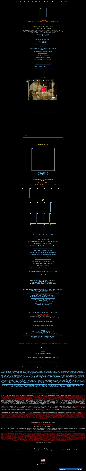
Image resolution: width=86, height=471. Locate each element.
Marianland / (55, 377)
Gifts (63, 376)
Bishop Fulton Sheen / (33, 374)
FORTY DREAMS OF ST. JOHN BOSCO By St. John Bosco (43, 290)
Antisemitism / (74, 371)
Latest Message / (48, 377)
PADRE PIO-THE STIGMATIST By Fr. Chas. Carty (43, 35)
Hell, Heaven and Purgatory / (7, 377)
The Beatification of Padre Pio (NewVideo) (43, 243)
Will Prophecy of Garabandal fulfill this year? (43, 325)
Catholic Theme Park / (58, 374)
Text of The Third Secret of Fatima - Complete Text (43, 331)
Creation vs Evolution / (19, 375)
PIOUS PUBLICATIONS (43, 62)
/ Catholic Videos (30, 371)
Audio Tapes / (73, 372)
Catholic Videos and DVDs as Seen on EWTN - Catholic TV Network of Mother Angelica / (48, 386)
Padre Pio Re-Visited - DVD (43, 239)
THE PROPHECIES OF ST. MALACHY (43, 294)
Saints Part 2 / (41, 382)
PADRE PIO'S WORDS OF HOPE (43, 57)
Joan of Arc (31, 377)
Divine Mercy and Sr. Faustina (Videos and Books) (43, 299)
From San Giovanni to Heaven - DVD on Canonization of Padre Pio (43, 241)
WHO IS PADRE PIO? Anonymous (43, 42)
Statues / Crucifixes (12, 371)
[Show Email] (78, 469)
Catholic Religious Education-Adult (37, 381)
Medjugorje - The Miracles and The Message (43, 263)
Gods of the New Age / (69, 376)
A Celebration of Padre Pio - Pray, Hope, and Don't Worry (43, 254)
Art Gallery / (67, 372)
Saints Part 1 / (35, 382)
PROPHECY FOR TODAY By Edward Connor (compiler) (43, 295)
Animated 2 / (4, 372)
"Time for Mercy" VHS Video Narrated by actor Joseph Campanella (43, 267)
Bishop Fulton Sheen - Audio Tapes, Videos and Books (43, 336)
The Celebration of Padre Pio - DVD (43, 237)
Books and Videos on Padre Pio (43, 332)
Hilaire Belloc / (10, 374)
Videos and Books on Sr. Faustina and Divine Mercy (43, 68)
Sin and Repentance (19, 386)
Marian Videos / (66, 377)
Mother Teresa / (48, 379)
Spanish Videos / (30, 384)
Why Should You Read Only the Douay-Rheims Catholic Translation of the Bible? (43, 339)
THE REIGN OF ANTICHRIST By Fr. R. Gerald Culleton (43, 298)
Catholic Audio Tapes (46, 371)
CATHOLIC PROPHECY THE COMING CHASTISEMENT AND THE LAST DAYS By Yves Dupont (43, 289)
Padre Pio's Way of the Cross (43, 265)
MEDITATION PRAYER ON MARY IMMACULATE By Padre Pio (43, 45)
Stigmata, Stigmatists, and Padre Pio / (55, 384)
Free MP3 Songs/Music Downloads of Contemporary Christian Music (43, 357)
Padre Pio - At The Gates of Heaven (43, 259)
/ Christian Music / (56, 371)
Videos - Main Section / (27, 385)
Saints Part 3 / (47, 382)
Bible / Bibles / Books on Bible (20, 374)
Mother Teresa (71, 386)
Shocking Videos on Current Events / (17, 384)
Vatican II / (19, 385)
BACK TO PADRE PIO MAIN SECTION (43, 64)
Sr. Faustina (43, 384)
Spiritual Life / (37, 384)
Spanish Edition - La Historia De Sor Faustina (43, 248)
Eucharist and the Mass (22, 376)
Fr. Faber (26, 386)
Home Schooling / (18, 377)
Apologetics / (61, 372)
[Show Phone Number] (80, 469)
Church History (9, 375)
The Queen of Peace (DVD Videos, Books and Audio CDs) (43, 301)
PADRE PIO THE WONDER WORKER (43, 59)
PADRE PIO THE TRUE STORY (43, 55)
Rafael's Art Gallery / (16, 381)
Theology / (66, 384)
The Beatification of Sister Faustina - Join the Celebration (43, 252)
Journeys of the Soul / (39, 377)
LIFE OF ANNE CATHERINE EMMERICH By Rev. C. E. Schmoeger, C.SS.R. (43, 293)
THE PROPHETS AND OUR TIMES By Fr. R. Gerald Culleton (43, 296)
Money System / (41, 379)
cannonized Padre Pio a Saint (40, 280)
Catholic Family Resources (50, 375)
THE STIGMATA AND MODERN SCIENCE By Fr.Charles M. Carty (43, 52)
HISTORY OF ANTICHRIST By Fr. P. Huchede (43, 291)
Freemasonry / (52, 376)
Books (39, 374)
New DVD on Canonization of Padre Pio (43, 308)
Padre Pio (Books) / (32, 380)
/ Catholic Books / (38, 371)
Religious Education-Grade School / (54, 381)
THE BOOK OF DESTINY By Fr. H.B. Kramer (43, 288)
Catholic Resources (21, 371)
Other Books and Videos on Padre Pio (43, 66)
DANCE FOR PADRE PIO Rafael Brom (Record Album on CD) (43, 173)
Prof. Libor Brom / (25, 381)
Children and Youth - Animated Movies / (72, 374)
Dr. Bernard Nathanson (79, 375)
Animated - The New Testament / (14, 372)
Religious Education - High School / (70, 381)
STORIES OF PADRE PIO (43, 38)
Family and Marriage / (34, 376)
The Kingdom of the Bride (43, 304)
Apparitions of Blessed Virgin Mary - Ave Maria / (47, 372)
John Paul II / (26, 377)
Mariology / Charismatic (75, 377)
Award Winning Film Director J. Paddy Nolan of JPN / (45, 385)
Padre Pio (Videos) (43, 300)
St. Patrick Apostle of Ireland (57, 382)
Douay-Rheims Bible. (54, 317)
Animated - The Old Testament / (29, 372)
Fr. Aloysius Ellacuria (43, 376)
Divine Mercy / (59, 375)
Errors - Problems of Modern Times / (9, 376)
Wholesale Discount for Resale (43, 274)
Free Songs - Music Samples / (62, 379)
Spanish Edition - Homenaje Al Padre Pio (43, 256)
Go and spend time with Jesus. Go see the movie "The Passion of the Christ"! (43, 320)
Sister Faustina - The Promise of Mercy (43, 250)
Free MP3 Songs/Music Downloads (43, 353)
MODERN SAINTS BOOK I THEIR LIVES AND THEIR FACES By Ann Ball (43, 49)
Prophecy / (74, 380)
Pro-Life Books (68, 380)
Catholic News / (63, 371)
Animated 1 (80, 371)
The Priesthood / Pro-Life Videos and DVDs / (55, 380)
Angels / (69, 371)
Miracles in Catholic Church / (30, 379)
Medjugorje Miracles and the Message (14, 379)
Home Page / (5, 371)
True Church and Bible (74, 384)
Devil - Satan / (40, 375)
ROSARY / (29, 382)
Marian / (60, 377)
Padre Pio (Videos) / (23, 380)
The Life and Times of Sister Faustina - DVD (43, 234)
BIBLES (43, 330)
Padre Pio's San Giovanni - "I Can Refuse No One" (43, 261)
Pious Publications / (40, 380)
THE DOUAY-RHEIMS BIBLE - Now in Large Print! (43, 337)
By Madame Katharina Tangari (43, 39)
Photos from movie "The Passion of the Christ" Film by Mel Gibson (43, 312)
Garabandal (58, 376)
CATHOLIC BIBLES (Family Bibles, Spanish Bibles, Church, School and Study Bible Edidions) (43, 335)
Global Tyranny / (79, 376)
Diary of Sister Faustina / (68, 375)
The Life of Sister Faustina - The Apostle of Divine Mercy (43, 245)
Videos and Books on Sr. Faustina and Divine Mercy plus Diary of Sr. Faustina (43, 333)
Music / (54, 379)
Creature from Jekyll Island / (30, 375)
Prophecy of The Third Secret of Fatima (43, 303)
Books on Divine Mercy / (47, 374)
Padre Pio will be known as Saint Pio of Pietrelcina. (43, 282)
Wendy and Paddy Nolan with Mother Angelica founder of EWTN (43, 271)
